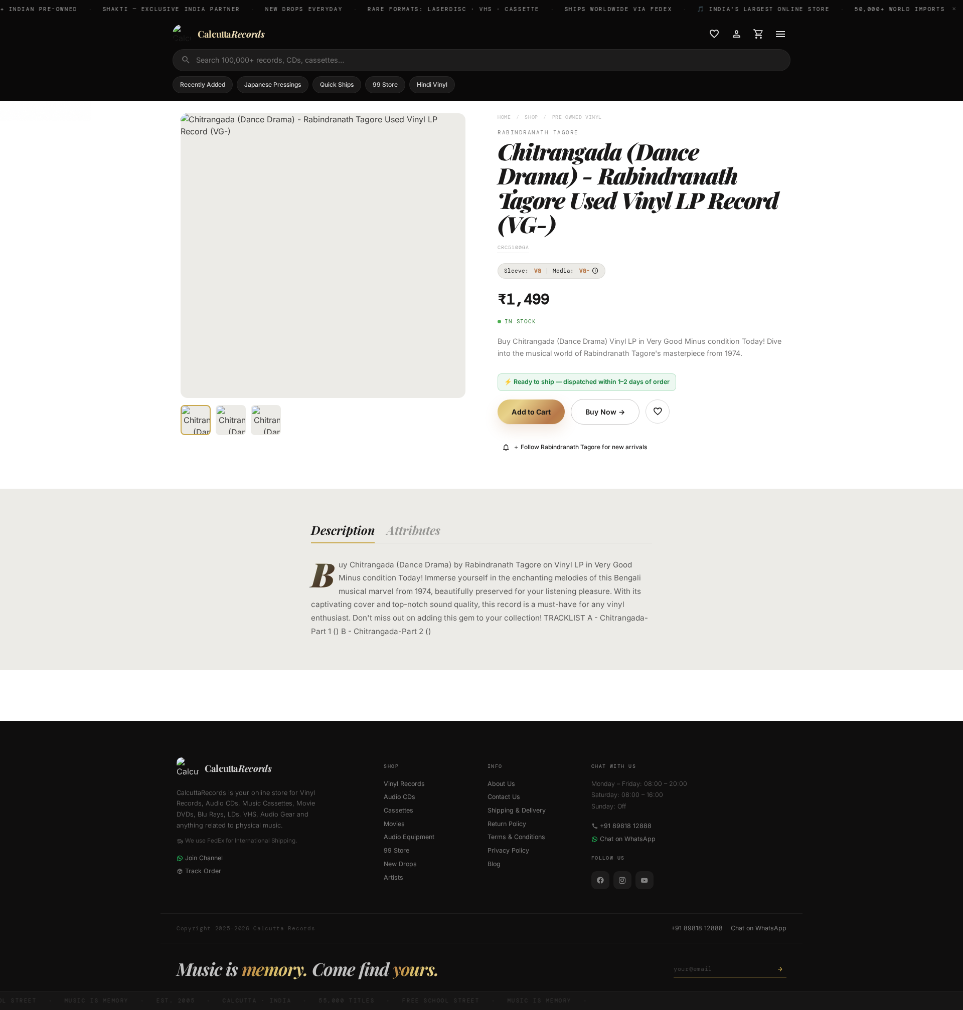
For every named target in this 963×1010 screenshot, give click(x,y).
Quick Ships (337, 84)
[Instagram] (622, 880)
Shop (531, 117)
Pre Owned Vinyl (577, 117)
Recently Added (202, 84)
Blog (494, 864)
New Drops (400, 864)
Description (343, 530)
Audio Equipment (409, 837)
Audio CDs (399, 796)
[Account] (736, 34)
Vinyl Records (404, 783)
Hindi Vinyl (432, 84)
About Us (501, 783)
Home (504, 117)
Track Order (203, 871)
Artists (393, 877)
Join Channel (204, 858)
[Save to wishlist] (658, 411)
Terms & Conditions (516, 837)
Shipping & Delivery (517, 810)
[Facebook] (600, 880)
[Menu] (780, 34)
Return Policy (507, 824)
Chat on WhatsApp (628, 839)
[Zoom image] (450, 383)
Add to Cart (531, 412)
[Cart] (758, 34)
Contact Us (504, 796)
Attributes (413, 530)
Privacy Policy (508, 850)
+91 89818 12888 (626, 826)
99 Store (385, 84)
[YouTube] (644, 880)
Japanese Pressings (272, 84)
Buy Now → (605, 412)
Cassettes (398, 810)
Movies (394, 824)
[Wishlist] (714, 34)
